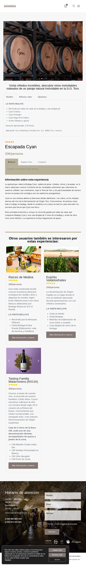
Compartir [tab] (42, 162)
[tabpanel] (43, 118)
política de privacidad (69, 524)
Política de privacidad (72, 556)
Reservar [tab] (11, 162)
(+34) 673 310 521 (13, 522)
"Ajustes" (8, 560)
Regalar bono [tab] (26, 162)
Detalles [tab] (9, 97)
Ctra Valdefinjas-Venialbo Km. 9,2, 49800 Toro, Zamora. (38, 131)
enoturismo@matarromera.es (17, 513)
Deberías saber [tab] (25, 97)
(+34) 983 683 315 (13, 519)
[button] (78, 6)
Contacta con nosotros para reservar (23, 169)
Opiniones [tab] (42, 97)
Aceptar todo (57, 550)
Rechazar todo (57, 555)
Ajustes (57, 559)
